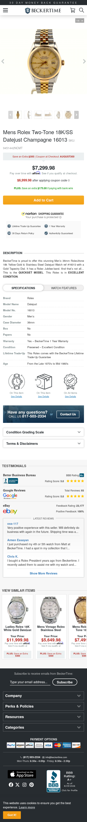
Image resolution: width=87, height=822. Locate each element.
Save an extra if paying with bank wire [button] (43, 188)
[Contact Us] (43, 414)
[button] (5, 10)
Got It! (11, 815)
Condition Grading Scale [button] (25, 432)
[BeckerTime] (43, 10)
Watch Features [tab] (63, 288)
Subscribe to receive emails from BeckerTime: (43, 673)
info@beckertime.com (56, 757)
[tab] (43, 432)
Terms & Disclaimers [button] (22, 443)
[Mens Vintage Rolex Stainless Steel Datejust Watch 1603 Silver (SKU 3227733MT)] (50, 610)
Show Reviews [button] (43, 573)
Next (84, 61)
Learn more (27, 807)
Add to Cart (43, 200)
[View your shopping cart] (72, 10)
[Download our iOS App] (21, 774)
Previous (2, 61)
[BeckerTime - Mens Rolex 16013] (43, 61)
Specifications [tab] (23, 288)
